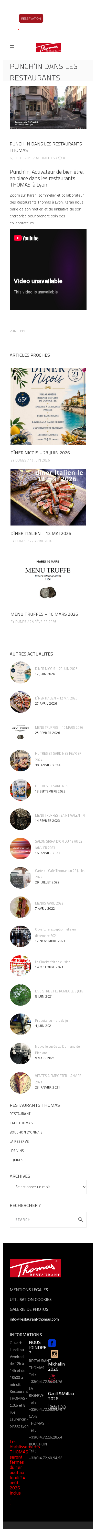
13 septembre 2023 (50, 791)
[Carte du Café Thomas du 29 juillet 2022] (20, 878)
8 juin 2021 (44, 996)
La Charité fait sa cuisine (52, 961)
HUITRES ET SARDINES (51, 786)
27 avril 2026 (41, 540)
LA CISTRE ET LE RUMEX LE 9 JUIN (59, 991)
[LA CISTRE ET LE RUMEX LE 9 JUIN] (20, 995)
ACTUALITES (45, 158)
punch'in (17, 331)
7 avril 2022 (45, 908)
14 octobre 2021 (49, 967)
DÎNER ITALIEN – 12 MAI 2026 (40, 533)
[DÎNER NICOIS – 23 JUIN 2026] (48, 406)
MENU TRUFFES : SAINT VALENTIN (60, 815)
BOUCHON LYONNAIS (26, 1132)
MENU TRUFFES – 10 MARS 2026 (44, 614)
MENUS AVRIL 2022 (49, 903)
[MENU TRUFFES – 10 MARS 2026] (48, 578)
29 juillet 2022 (47, 882)
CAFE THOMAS (21, 1123)
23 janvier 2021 (47, 1087)
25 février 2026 (43, 621)
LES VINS (17, 1150)
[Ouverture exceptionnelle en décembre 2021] (20, 936)
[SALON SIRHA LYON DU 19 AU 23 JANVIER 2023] (20, 848)
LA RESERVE (19, 1141)
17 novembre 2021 (50, 941)
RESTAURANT (20, 1113)
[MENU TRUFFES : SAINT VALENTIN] (20, 819)
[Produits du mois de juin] (20, 1024)
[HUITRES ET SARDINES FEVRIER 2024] (20, 760)
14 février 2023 (47, 820)
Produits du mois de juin (52, 1020)
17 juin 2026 (40, 460)
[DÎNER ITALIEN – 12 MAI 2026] (48, 497)
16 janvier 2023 (47, 853)
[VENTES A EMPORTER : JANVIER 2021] (20, 1083)
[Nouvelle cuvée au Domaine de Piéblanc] (20, 1053)
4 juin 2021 (44, 1026)
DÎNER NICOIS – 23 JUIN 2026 (40, 452)
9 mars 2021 (45, 1058)
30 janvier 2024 (47, 765)
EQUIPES (17, 1160)
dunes (21, 460)
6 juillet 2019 (21, 158)
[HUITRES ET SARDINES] (20, 790)
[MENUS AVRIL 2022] (20, 907)
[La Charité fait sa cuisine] (20, 965)
